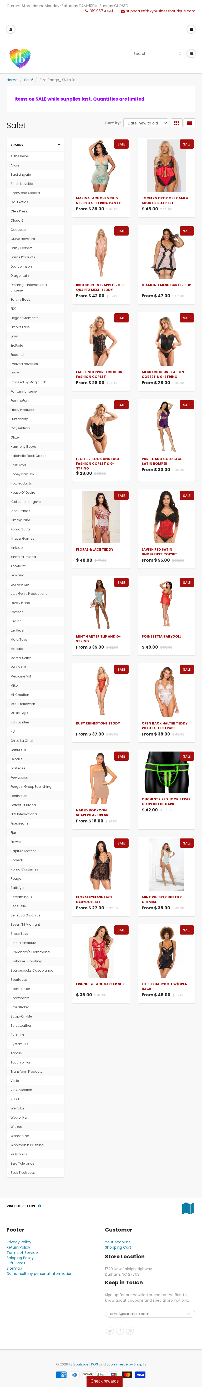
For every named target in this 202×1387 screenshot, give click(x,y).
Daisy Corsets (22, 248)
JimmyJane (20, 520)
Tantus (16, 1053)
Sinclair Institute (23, 943)
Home (12, 79)
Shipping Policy (20, 1257)
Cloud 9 (17, 220)
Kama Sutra (20, 529)
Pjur (13, 832)
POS (94, 1364)
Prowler (16, 841)
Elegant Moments (24, 318)
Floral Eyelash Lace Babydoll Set (94, 899)
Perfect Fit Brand (23, 805)
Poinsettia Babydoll (161, 636)
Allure (15, 165)
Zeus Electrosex (23, 1172)
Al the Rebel (20, 156)
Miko (14, 685)
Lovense (17, 612)
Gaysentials (20, 428)
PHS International (24, 814)
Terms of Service (22, 1252)
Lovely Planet (21, 603)
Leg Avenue (20, 584)
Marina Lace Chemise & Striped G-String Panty (98, 200)
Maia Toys (19, 639)
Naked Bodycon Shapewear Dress (92, 812)
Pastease (18, 768)
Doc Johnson (21, 266)
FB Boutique (79, 1364)
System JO (19, 1044)
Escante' (17, 354)
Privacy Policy (19, 1242)
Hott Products (21, 483)
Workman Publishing (27, 1145)
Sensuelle (18, 906)
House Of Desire (23, 492)
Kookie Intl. (19, 566)
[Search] (180, 54)
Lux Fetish (18, 630)
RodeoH (17, 860)
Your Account (117, 1242)
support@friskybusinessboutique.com (160, 11)
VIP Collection (21, 1090)
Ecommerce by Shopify (126, 1364)
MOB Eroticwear (23, 704)
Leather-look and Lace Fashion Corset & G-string (98, 464)
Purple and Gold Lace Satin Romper (162, 461)
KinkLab (17, 547)
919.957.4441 (101, 11)
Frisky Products (22, 410)
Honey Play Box (22, 474)
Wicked (16, 1126)
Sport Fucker (20, 989)
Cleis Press (19, 211)
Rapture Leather (23, 851)
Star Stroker (20, 1007)
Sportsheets (20, 998)
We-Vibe (17, 1108)
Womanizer (20, 1136)
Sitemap (14, 1268)
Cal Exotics (19, 202)
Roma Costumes (24, 869)
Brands (17, 145)
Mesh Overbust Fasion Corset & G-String (163, 374)
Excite (15, 373)
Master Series (21, 658)
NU (13, 731)
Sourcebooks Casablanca (32, 970)
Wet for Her (19, 1117)
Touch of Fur (20, 1062)
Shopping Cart (118, 1247)
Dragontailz (20, 275)
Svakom (17, 1035)
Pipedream (19, 823)
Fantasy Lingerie (24, 391)
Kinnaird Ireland (23, 557)
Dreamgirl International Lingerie (29, 288)
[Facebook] (120, 1331)
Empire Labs (20, 327)
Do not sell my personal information (40, 1273)
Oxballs (16, 759)
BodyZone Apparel (25, 193)
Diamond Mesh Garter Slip (166, 285)
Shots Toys (19, 933)
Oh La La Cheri (22, 740)
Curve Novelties (23, 239)
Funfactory (19, 419)
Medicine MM (21, 676)
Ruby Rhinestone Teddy (98, 723)
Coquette (18, 229)
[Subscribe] (189, 1313)
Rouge (16, 878)
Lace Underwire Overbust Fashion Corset (100, 374)
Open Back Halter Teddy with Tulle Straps (165, 725)
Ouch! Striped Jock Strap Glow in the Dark (166, 801)
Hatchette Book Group (28, 455)
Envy (14, 336)
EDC (14, 308)
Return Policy (18, 1247)
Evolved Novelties (24, 364)
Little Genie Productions (29, 593)
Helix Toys (18, 465)
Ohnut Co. (19, 750)
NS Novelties (20, 722)
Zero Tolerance (22, 1163)
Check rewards (104, 1381)
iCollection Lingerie (26, 501)
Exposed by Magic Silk (28, 382)
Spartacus (19, 979)
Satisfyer (17, 887)
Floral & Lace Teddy (94, 549)
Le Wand (17, 575)
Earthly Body (21, 299)
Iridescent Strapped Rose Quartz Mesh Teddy (100, 287)
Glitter (15, 437)
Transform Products (26, 1071)
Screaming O (21, 897)
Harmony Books (23, 446)
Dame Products (23, 257)
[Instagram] (130, 1331)
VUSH (15, 1099)
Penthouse (19, 796)
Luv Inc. (16, 621)
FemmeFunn (21, 400)
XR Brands (19, 1154)
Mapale (17, 648)
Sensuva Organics (26, 915)
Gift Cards (16, 1263)
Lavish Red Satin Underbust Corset (159, 551)
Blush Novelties (22, 183)
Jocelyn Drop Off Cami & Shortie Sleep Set (165, 200)
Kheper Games (22, 538)
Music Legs (19, 713)
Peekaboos (19, 777)
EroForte (17, 345)
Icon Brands (20, 511)
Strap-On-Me (21, 1016)
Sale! (28, 79)
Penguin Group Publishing (31, 786)
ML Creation (20, 694)
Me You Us (19, 667)
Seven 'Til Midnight (25, 924)
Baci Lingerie (21, 174)
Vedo (15, 1080)
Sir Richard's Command (30, 952)
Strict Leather (21, 1025)
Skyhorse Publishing (26, 961)
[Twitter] (110, 1331)
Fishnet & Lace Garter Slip (100, 984)
